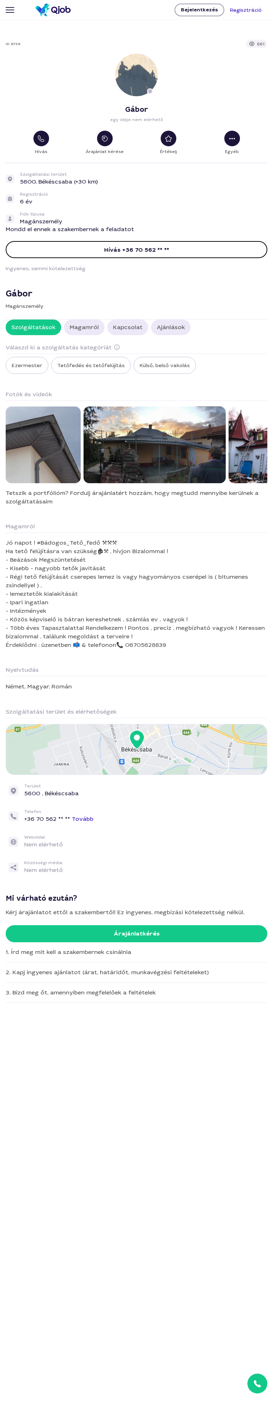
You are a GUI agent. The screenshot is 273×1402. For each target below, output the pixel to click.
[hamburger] (10, 10)
